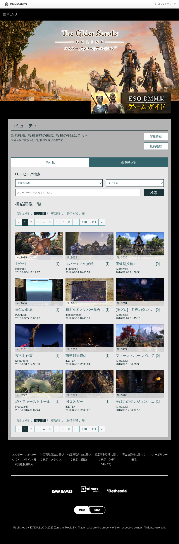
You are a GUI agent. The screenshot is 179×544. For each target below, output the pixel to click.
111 (93, 222)
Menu (11, 14)
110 (84, 222)
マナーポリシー (158, 454)
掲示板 (50, 162)
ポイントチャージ (167, 4)
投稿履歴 (156, 146)
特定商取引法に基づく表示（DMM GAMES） (106, 459)
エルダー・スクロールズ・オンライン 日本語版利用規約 (24, 459)
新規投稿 (156, 136)
